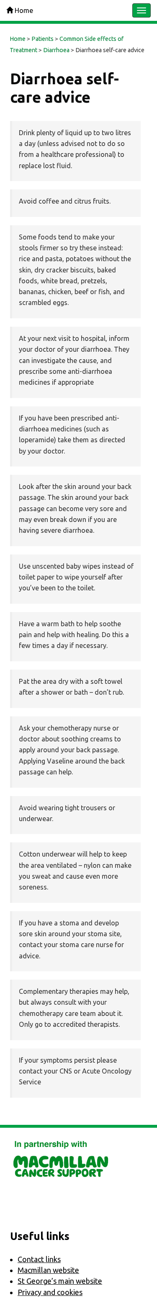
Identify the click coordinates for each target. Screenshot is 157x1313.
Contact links (39, 1259)
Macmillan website (48, 1270)
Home (23, 10)
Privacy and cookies (50, 1292)
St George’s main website (60, 1281)
